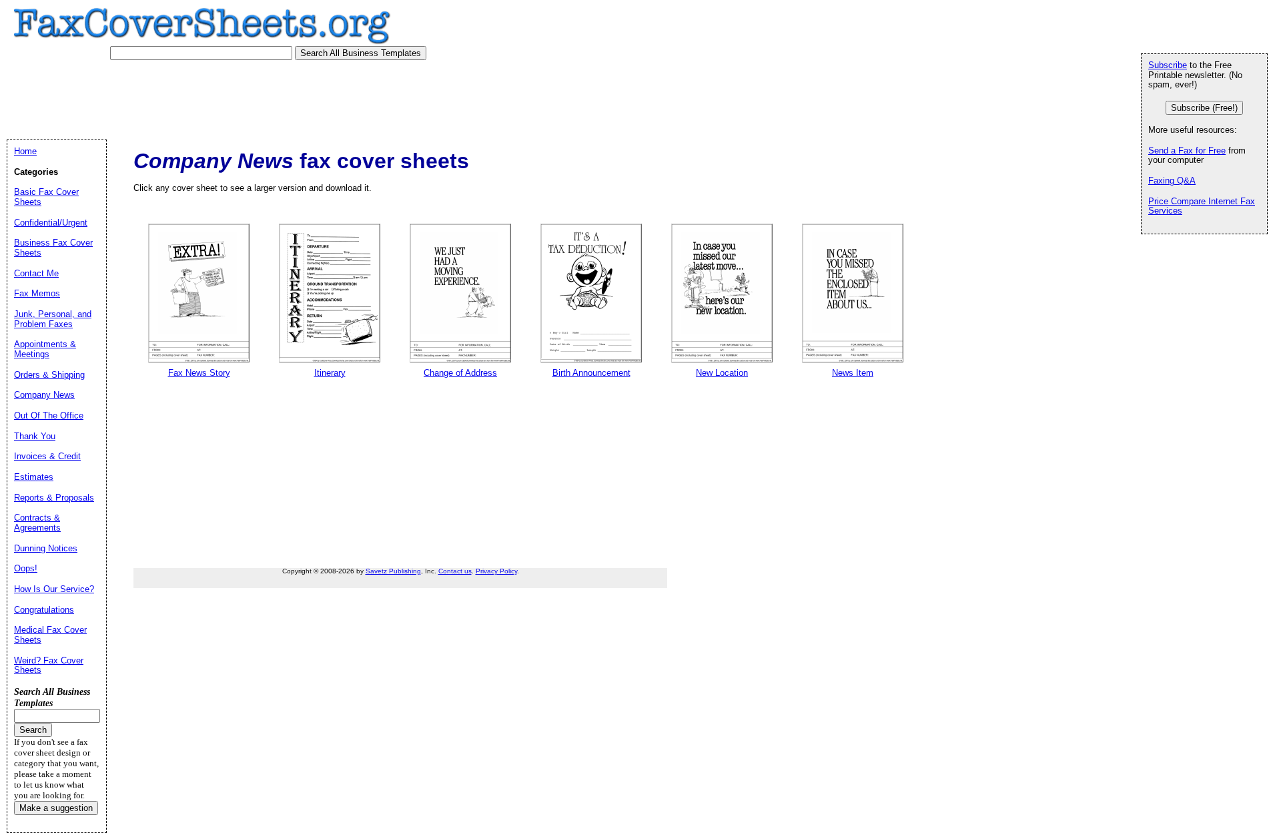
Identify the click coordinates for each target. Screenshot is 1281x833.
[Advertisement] (259, 97)
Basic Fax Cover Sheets (46, 197)
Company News (44, 395)
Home (25, 151)
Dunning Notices (45, 548)
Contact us (455, 571)
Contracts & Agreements (37, 523)
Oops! (25, 568)
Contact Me (36, 273)
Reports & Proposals (54, 498)
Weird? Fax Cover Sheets (48, 665)
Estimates (33, 477)
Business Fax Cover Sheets (53, 248)
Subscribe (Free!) (1204, 108)
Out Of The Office (48, 415)
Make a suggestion (56, 808)
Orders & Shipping (49, 375)
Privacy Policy (496, 571)
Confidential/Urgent (50, 223)
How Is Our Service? (54, 589)
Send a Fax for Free (1187, 151)
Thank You (34, 436)
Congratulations (44, 610)
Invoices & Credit (47, 456)
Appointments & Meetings (45, 349)
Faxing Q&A (1172, 181)
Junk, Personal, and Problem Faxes (52, 319)
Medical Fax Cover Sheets (50, 635)
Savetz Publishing (393, 571)
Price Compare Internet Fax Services (1201, 206)
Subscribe (1167, 65)
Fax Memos (37, 293)
